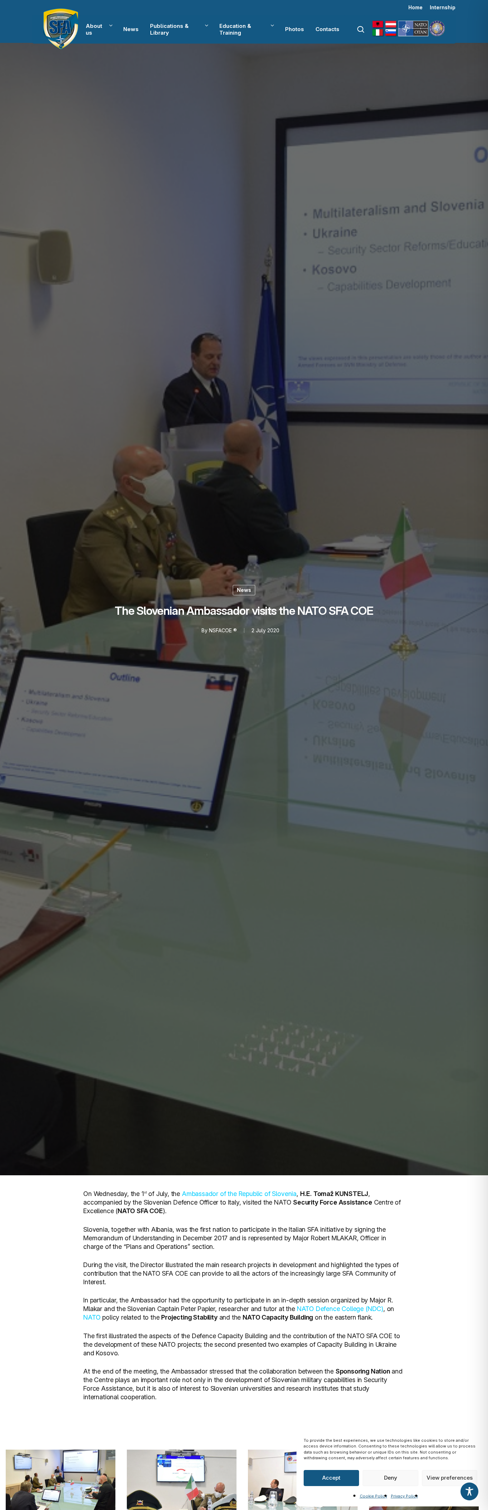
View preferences (450, 1477)
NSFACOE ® (223, 630)
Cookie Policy (373, 1496)
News (244, 590)
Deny (390, 1477)
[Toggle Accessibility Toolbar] (469, 1491)
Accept (331, 1477)
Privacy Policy (404, 1496)
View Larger (60, 1479)
